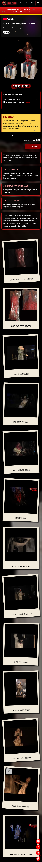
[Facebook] (38, 847)
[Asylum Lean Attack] (21, 738)
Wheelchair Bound (21, 470)
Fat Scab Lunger (20, 422)
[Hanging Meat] (21, 497)
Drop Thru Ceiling (21, 566)
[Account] (26, 3)
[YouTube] (38, 841)
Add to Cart (33, 146)
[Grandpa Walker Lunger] (21, 834)
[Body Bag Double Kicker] (21, 259)
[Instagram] (38, 853)
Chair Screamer (21, 374)
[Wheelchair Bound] (20, 449)
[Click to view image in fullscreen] (21, 60)
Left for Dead (20, 662)
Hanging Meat (20, 518)
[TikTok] (38, 858)
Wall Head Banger (20, 806)
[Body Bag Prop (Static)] (21, 306)
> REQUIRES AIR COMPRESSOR (16, 186)
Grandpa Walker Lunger (21, 854)
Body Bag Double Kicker (21, 279)
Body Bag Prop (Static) (21, 326)
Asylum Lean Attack (21, 758)
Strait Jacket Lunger (22, 614)
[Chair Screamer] (20, 353)
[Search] (21, 3)
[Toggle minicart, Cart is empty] (31, 3)
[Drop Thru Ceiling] (21, 546)
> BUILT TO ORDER (11, 201)
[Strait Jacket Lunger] (21, 593)
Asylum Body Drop (21, 710)
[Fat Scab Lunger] (21, 401)
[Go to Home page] (9, 3)
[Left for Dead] (21, 641)
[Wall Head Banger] (21, 786)
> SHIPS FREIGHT (11, 169)
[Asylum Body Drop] (21, 689)
